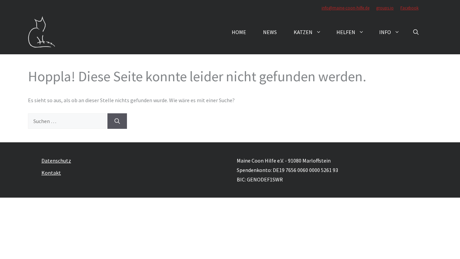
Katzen (303, 32)
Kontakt (51, 172)
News (270, 32)
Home (239, 32)
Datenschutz (56, 160)
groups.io (385, 8)
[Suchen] (117, 121)
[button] (415, 32)
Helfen (345, 32)
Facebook (409, 8)
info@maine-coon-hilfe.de (345, 8)
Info (385, 32)
